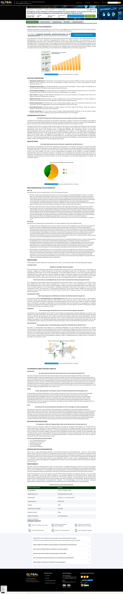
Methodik (66, 22)
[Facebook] (84, 577)
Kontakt (105, 2)
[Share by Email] (91, 10)
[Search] (119, 3)
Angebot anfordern (78, 22)
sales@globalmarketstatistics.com (24, 3)
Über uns (97, 2)
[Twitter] (82, 577)
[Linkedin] (87, 577)
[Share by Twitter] (93, 10)
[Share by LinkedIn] (95, 10)
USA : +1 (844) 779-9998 (22, 2)
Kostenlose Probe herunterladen (51, 74)
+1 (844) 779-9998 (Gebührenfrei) (70, 577)
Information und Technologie (36, 7)
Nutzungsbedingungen (50, 580)
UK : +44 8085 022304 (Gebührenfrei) (37, 2)
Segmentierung (57, 22)
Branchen (88, 2)
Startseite (80, 2)
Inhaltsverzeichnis (45, 22)
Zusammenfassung (32, 22)
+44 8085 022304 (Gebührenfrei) (70, 578)
